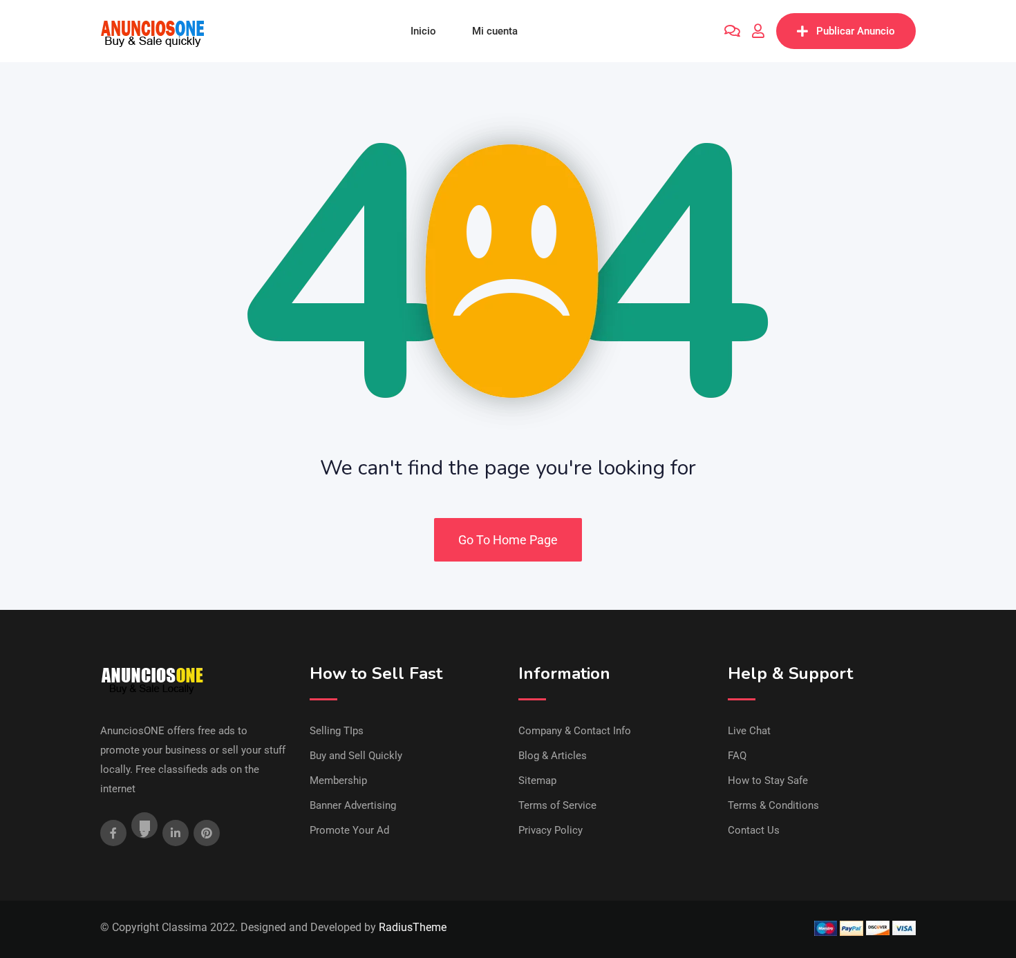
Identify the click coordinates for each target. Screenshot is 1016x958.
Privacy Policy (550, 830)
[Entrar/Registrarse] (758, 31)
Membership (338, 780)
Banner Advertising (353, 805)
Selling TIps (337, 731)
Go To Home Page (508, 540)
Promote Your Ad (349, 830)
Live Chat (749, 731)
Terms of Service (557, 805)
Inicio (423, 31)
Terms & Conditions (773, 805)
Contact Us (754, 830)
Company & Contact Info (574, 731)
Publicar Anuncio (855, 31)
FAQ (737, 755)
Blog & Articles (552, 755)
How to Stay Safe (768, 780)
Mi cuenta (495, 31)
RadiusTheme (412, 927)
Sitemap (537, 780)
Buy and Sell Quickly (356, 755)
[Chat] (732, 31)
